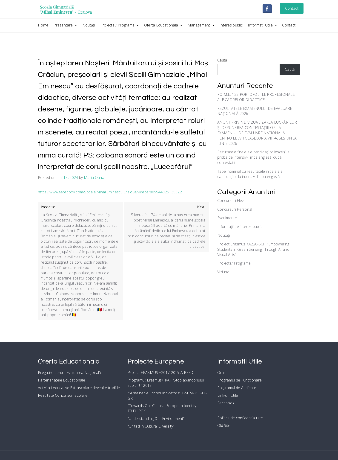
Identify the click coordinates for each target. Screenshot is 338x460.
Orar (221, 372)
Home (43, 25)
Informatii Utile (260, 25)
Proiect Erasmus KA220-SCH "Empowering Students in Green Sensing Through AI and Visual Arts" (253, 249)
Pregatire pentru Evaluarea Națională (69, 372)
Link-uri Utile (227, 395)
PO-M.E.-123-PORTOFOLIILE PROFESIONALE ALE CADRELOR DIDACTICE (256, 97)
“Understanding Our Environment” (156, 418)
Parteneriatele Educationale (61, 380)
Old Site (223, 425)
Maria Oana (94, 177)
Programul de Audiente (236, 387)
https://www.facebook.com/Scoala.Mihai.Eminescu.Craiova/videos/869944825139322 (110, 192)
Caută (222, 60)
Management (199, 25)
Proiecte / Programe (117, 25)
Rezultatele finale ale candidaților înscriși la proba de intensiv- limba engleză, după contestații (253, 157)
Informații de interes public (239, 226)
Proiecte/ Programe (234, 263)
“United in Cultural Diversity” (151, 426)
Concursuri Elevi (230, 200)
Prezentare (63, 25)
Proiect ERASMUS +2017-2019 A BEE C (161, 372)
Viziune (223, 271)
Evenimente (227, 217)
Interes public (231, 25)
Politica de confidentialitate (240, 417)
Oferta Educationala (161, 25)
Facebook (225, 402)
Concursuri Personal (234, 209)
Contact (291, 8)
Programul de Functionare (239, 380)
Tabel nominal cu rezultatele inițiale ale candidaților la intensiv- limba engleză (250, 174)
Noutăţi (88, 25)
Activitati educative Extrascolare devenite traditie (79, 387)
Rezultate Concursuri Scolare (62, 395)
